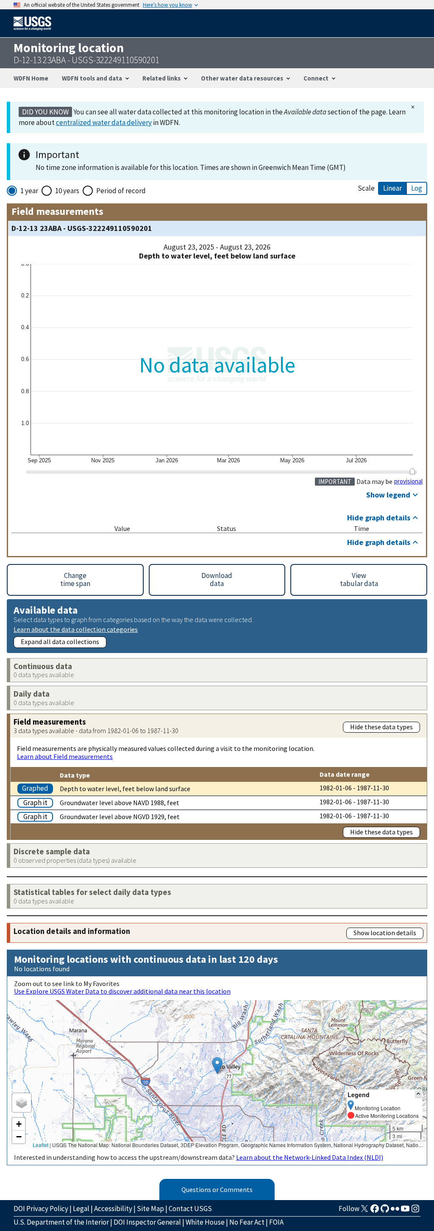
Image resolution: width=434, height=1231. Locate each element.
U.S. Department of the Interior (61, 1222)
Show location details (384, 932)
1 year (29, 190)
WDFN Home (31, 78)
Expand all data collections (60, 641)
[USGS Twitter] (364, 1211)
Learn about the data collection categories (76, 629)
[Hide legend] (418, 1094)
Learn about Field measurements (65, 756)
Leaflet (40, 1144)
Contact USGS (190, 1208)
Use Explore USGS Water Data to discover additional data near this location (122, 991)
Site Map (150, 1208)
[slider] (412, 471)
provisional (408, 481)
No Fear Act (246, 1222)
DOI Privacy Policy (41, 1208)
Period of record (121, 190)
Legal (81, 1208)
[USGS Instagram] (415, 1211)
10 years (67, 190)
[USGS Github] (385, 1211)
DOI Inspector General (147, 1222)
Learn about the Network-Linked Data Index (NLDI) (309, 1157)
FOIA (276, 1222)
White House (205, 1222)
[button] (217, 1065)
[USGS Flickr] (395, 1211)
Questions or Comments (217, 1189)
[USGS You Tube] (405, 1211)
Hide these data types (381, 726)
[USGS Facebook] (375, 1211)
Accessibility (113, 1208)
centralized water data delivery (104, 122)
